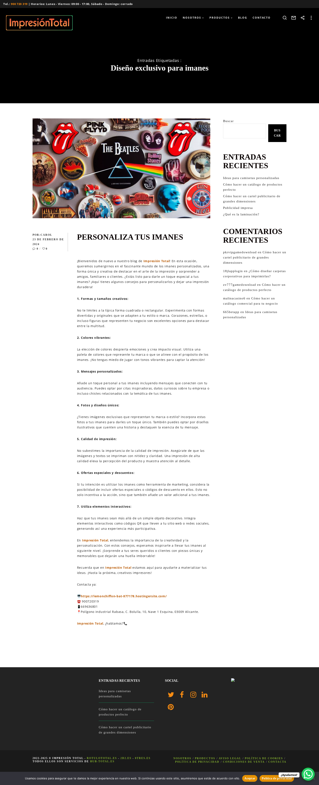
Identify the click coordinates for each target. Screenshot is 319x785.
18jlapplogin (233, 271)
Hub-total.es (102, 761)
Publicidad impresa (238, 208)
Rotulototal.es (102, 758)
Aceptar (249, 778)
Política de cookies (264, 758)
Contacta (277, 761)
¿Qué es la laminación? (241, 214)
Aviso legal (230, 758)
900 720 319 (19, 4)
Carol (46, 234)
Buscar (228, 121)
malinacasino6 (234, 298)
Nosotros (182, 758)
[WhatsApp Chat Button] (308, 774)
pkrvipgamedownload (240, 252)
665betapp (231, 312)
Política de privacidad (197, 761)
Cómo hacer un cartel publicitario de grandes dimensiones (254, 257)
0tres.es (143, 758)
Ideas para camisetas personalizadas (251, 178)
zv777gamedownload (239, 284)
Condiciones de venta (244, 761)
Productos (205, 758)
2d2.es (126, 758)
